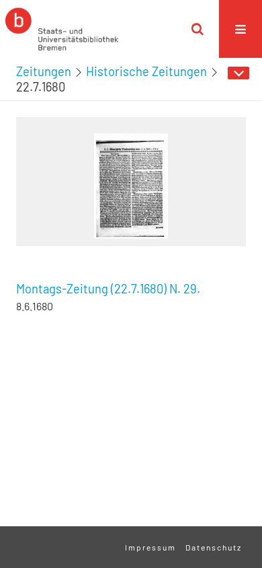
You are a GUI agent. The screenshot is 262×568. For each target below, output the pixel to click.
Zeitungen (43, 71)
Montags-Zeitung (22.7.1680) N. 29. (108, 288)
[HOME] (62, 29)
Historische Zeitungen (146, 71)
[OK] (197, 29)
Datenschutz (213, 547)
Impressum (150, 547)
